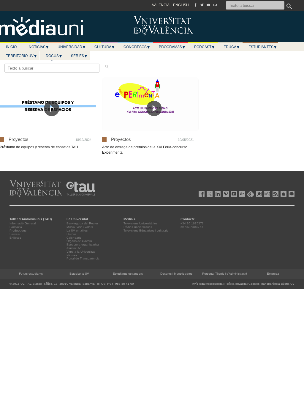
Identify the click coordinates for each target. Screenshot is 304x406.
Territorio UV (21, 55)
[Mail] (215, 5)
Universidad (71, 46)
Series (79, 55)
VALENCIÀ (161, 5)
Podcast (204, 46)
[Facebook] (195, 5)
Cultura (104, 46)
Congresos (137, 46)
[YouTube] (208, 5)
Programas (172, 46)
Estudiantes (262, 46)
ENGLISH (181, 5)
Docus (54, 55)
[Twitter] (202, 5)
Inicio (11, 46)
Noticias (38, 46)
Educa (231, 46)
